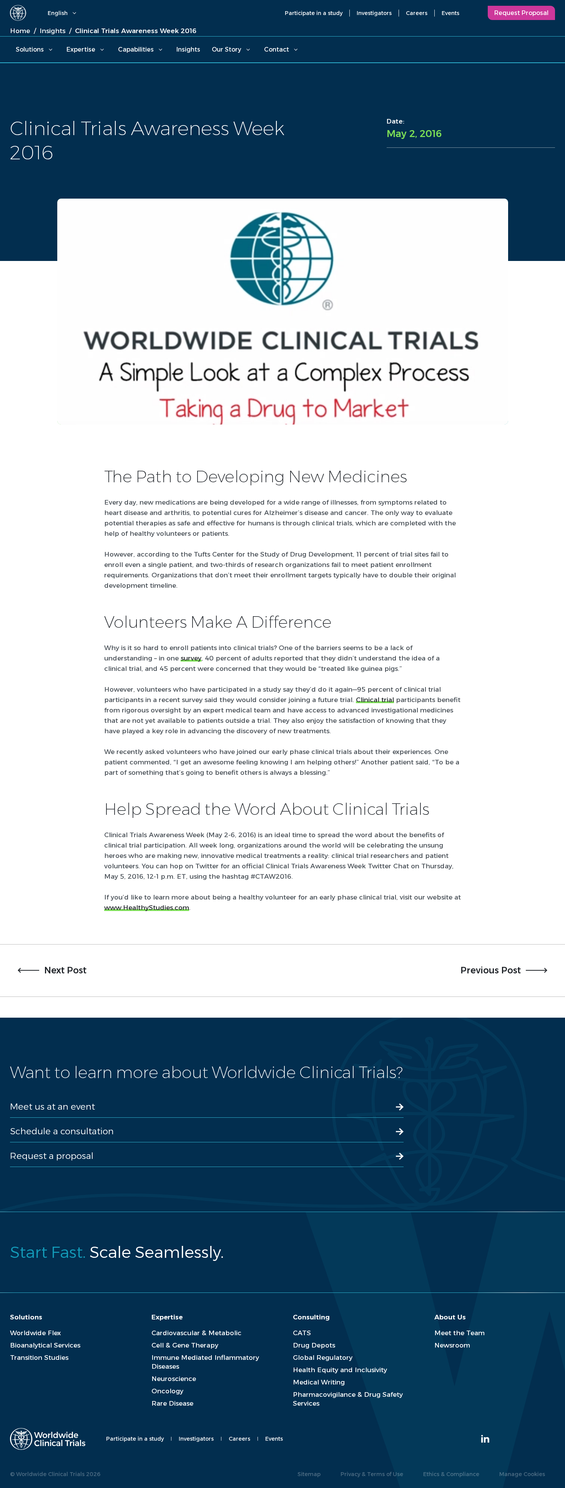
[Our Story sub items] (248, 49)
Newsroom (452, 1345)
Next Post (65, 970)
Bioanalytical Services (45, 1345)
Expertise (80, 49)
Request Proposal (521, 13)
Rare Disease (172, 1403)
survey (191, 658)
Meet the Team (459, 1333)
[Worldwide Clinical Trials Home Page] (18, 13)
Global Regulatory (322, 1357)
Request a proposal (51, 1155)
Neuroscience (173, 1379)
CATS (302, 1333)
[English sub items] (74, 13)
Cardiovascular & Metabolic (196, 1333)
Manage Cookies (522, 1474)
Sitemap (309, 1474)
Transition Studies (39, 1357)
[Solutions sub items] (50, 49)
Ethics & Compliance (451, 1474)
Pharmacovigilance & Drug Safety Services (348, 1399)
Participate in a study (313, 13)
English (58, 13)
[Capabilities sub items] (160, 49)
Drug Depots (314, 1345)
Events (450, 13)
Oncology (167, 1391)
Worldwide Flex (35, 1333)
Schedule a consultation (62, 1131)
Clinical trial (375, 700)
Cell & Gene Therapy (184, 1345)
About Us (450, 1317)
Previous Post (490, 970)
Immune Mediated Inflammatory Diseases (205, 1362)
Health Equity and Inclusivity (340, 1370)
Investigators (374, 13)
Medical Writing (319, 1382)
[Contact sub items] (295, 49)
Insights (188, 49)
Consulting (311, 1317)
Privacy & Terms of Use (372, 1474)
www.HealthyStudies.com (146, 907)
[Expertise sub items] (101, 49)
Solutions (30, 49)
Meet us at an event (52, 1106)
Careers (416, 13)
